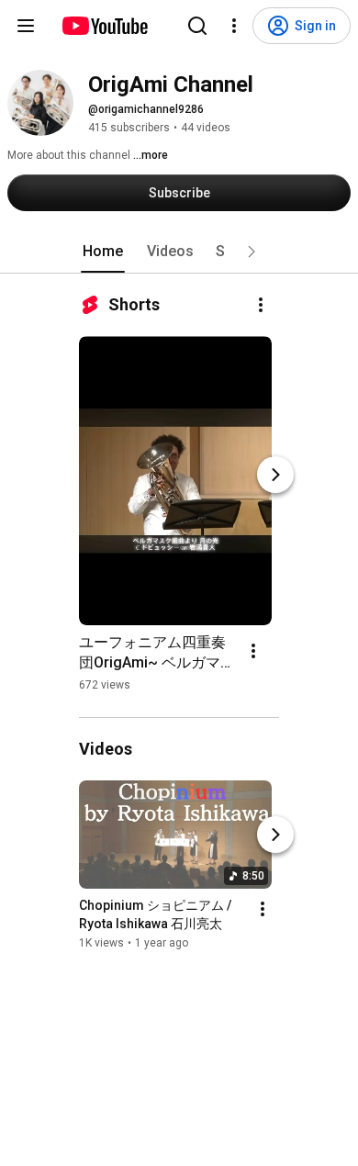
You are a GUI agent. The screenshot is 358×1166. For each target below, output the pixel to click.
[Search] (197, 26)
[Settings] (234, 26)
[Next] (275, 474)
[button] (251, 252)
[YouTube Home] (104, 25)
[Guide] (26, 26)
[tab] (103, 252)
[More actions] (260, 304)
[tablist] (179, 252)
